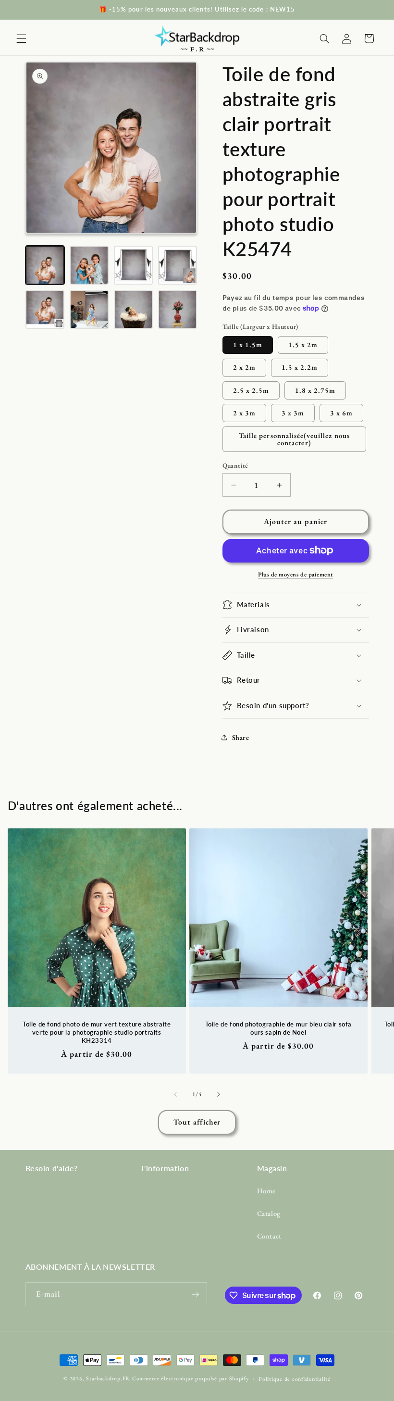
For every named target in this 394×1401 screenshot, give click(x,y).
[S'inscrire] (195, 1294)
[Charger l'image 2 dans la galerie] (89, 265)
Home (266, 1190)
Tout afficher (197, 1122)
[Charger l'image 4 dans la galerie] (177, 265)
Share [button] (240, 737)
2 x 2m (244, 367)
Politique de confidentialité (295, 1378)
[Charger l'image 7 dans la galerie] (133, 309)
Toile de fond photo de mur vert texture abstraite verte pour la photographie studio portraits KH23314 (97, 1032)
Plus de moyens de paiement (295, 574)
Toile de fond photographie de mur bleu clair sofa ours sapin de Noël (278, 1028)
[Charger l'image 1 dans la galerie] (45, 265)
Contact (269, 1235)
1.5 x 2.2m (300, 367)
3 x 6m (341, 412)
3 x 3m (293, 412)
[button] (21, 38)
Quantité (235, 465)
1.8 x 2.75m (315, 390)
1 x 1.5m (247, 344)
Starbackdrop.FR (108, 1378)
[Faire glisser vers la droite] (218, 1094)
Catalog (269, 1213)
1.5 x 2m (303, 344)
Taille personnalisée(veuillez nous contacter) (294, 439)
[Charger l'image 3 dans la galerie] (133, 265)
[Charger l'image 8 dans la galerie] (177, 309)
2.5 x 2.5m (251, 390)
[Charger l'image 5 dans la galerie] (45, 309)
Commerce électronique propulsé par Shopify (190, 1378)
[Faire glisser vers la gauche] (175, 1094)
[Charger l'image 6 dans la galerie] (89, 309)
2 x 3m (244, 412)
